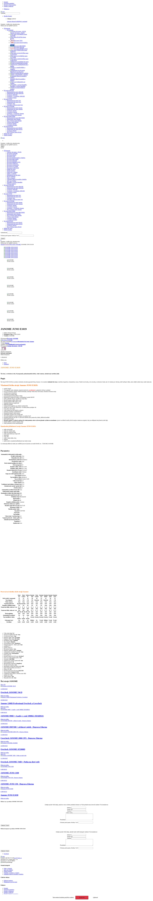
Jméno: (69, 807)
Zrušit (7, 825)
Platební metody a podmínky (11, 894)
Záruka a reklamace (9, 891)
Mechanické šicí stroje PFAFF (14, 128)
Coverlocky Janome (12, 112)
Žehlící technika (8, 135)
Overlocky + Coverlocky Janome (15, 113)
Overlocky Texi (11, 103)
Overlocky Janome (11, 110)
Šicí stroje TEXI (8, 99)
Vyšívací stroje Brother (12, 122)
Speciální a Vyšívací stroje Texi (15, 105)
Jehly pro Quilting (11, 181)
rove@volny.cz (18, 858)
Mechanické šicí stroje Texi (14, 100)
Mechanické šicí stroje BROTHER (16, 118)
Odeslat (3, 825)
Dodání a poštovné (8, 6)
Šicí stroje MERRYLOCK (13, 162)
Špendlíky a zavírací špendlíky (14, 182)
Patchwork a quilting (12, 172)
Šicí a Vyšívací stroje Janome (14, 115)
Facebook (6, 853)
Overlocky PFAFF (11, 131)
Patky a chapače (11, 178)
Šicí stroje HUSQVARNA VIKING (16, 158)
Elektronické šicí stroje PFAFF (14, 129)
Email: (69, 809)
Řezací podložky (11, 176)
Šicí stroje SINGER (9, 90)
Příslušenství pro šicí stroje (13, 175)
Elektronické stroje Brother (14, 119)
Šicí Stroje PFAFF (8, 126)
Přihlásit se (6, 9)
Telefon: (69, 811)
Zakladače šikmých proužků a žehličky (17, 179)
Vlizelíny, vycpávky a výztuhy (11, 872)
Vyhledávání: (4, 232)
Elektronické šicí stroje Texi (14, 102)
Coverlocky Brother (12, 125)
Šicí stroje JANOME (9, 106)
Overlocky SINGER (12, 95)
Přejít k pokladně (23, 21)
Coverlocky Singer (11, 97)
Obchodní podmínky (9, 3)
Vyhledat (3, 13)
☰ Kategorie (7, 28)
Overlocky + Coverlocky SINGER (16, 96)
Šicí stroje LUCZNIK (12, 166)
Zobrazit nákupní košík (13, 21)
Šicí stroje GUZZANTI (13, 165)
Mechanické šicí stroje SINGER (15, 92)
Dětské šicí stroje (8, 133)
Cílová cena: (69, 812)
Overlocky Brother (11, 123)
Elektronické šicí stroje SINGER (15, 93)
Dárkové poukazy (11, 183)
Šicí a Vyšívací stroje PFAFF (14, 132)
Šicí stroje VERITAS (12, 163)
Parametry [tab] (6, 364)
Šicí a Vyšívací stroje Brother (14, 120)
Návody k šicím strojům (10, 5)
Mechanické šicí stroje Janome (14, 107)
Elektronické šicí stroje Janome (15, 109)
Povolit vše (81, 897)
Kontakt (6, 2)
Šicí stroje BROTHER (9, 116)
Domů (2, 244)
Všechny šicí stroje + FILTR (14, 152)
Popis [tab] (5, 362)
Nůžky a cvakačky (11, 173)
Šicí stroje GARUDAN (13, 168)
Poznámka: (63, 819)
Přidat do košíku (5, 695)
